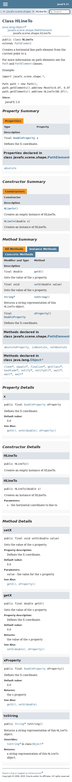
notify (25, 370)
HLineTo (41, 11)
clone (8, 366)
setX (37, 284)
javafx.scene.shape (19, 11)
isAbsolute (39, 347)
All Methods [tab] (14, 249)
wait (57, 370)
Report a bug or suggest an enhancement (21, 773)
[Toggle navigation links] (5, 4)
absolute (10, 168)
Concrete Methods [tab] (19, 254)
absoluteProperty (16, 347)
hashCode (10, 370)
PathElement (23, 43)
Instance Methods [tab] (42, 249)
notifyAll (42, 370)
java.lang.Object (13, 27)
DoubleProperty (24, 138)
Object (35, 360)
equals (21, 366)
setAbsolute (58, 347)
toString (40, 297)
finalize (37, 366)
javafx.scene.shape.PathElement (30, 30)
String (8, 297)
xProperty (41, 313)
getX (37, 271)
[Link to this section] (41, 111)
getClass (54, 366)
